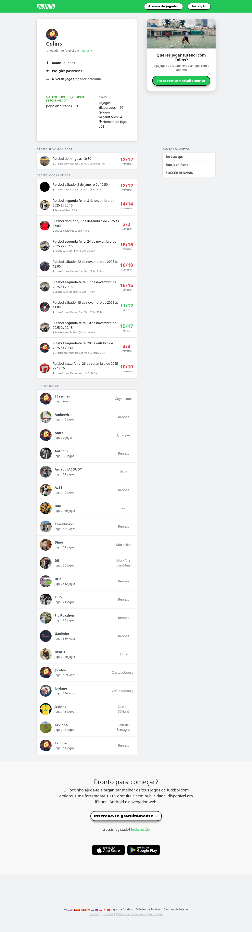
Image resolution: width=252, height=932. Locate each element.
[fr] (73, 909)
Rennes (85, 50)
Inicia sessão (140, 829)
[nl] (92, 909)
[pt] (84, 909)
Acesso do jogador (163, 6)
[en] (65, 909)
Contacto (94, 914)
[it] (80, 909)
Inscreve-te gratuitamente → (126, 816)
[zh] (108, 909)
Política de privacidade (131, 914)
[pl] (100, 909)
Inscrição (199, 6)
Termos (108, 914)
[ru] (96, 909)
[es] (77, 909)
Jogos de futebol (121, 909)
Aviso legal (156, 914)
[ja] (104, 909)
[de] (88, 909)
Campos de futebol (176, 909)
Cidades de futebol (147, 909)
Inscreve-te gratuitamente (181, 80)
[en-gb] (69, 909)
